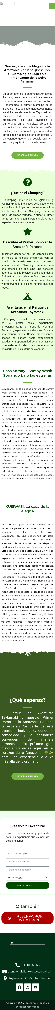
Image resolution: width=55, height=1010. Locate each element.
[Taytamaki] (7, 5)
